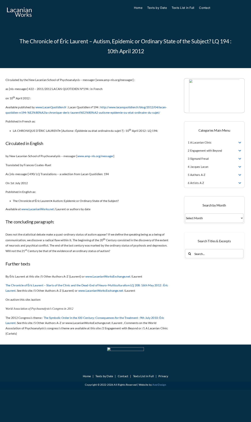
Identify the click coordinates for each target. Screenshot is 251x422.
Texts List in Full (143, 376)
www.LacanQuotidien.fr (51, 107)
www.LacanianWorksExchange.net (107, 276)
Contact (123, 376)
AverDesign (159, 384)
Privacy (163, 376)
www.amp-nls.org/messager (95, 156)
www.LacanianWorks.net (37, 209)
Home (87, 376)
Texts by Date (104, 376)
